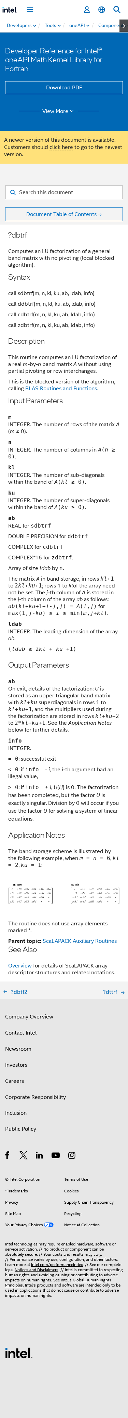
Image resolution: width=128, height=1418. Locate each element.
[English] (102, 9)
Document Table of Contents (61, 214)
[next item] (123, 26)
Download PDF (64, 87)
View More (55, 111)
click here (61, 147)
